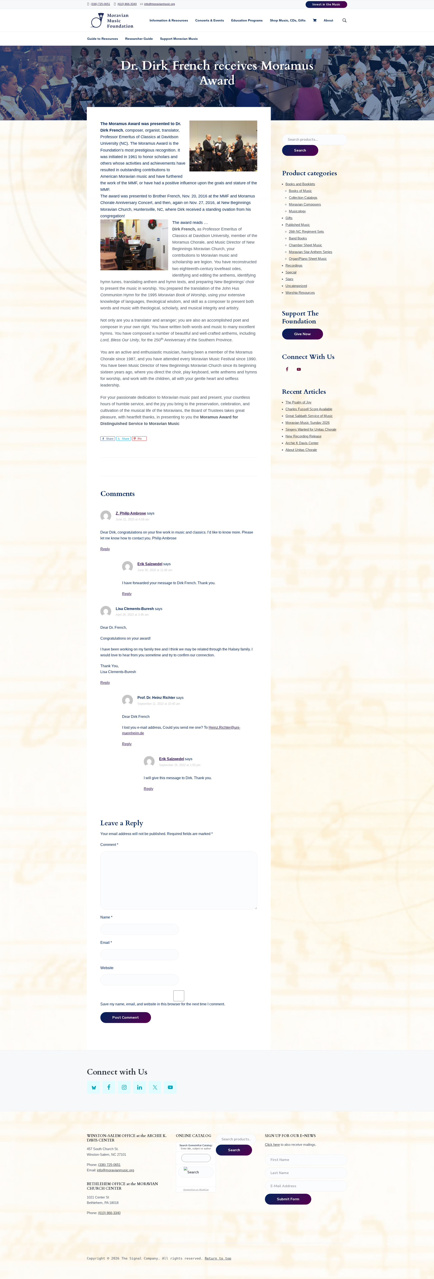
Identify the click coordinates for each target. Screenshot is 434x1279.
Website (106, 968)
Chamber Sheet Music (305, 245)
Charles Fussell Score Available (308, 409)
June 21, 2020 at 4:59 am (132, 519)
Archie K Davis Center (301, 443)
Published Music (297, 225)
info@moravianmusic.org (159, 4)
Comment (109, 845)
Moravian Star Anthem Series (310, 252)
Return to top (218, 1258)
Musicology (297, 211)
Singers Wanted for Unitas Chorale (310, 429)
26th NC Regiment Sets (306, 231)
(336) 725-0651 (100, 4)
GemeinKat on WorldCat (196, 1189)
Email (106, 942)
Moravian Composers (305, 204)
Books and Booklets (300, 184)
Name (106, 917)
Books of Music (300, 191)
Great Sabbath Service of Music (309, 416)
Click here (272, 1144)
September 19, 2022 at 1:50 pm (179, 765)
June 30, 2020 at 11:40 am (154, 570)
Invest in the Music (326, 4)
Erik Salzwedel (149, 564)
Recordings (293, 265)
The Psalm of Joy (298, 402)
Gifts (288, 218)
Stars (289, 279)
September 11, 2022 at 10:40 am (158, 703)
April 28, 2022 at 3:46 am (132, 614)
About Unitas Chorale (301, 450)
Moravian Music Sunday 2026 (307, 423)
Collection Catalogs (303, 197)
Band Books (298, 238)
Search (300, 150)
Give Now (302, 334)
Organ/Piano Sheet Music (308, 259)
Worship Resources (300, 292)
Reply (105, 549)
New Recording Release (303, 436)
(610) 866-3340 (127, 4)
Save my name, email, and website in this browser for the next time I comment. (162, 1004)
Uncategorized (296, 286)
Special (290, 272)
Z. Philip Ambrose (131, 513)
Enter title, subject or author (196, 1148)
